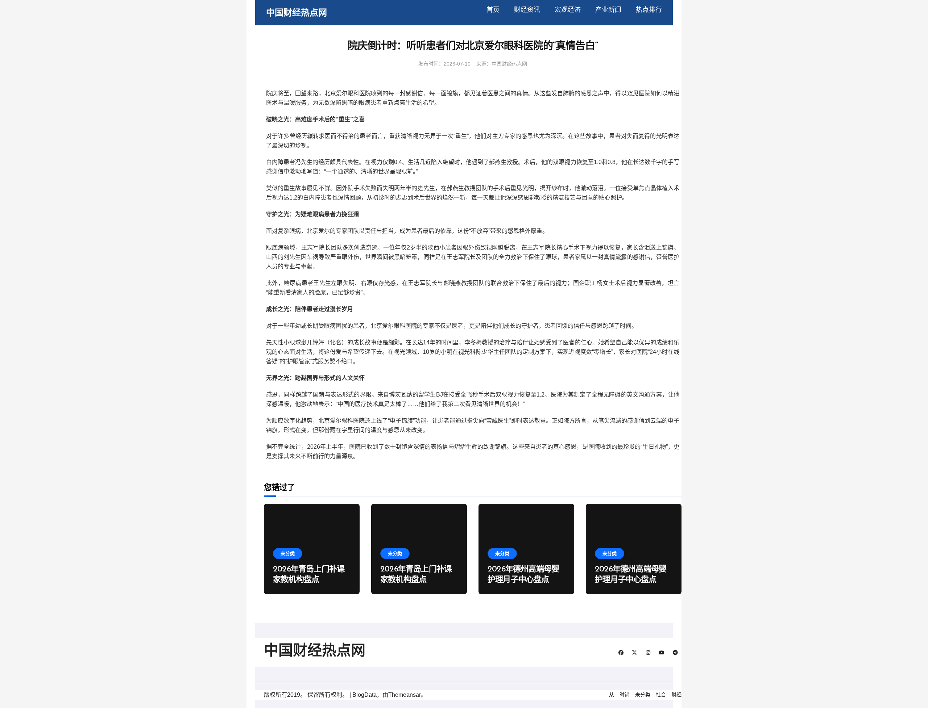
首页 (493, 9)
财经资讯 (527, 9)
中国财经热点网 (296, 12)
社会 (661, 694)
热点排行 (649, 9)
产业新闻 (608, 9)
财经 (676, 694)
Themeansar (404, 695)
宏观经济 (568, 9)
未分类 (288, 553)
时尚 (625, 694)
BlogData (364, 695)
